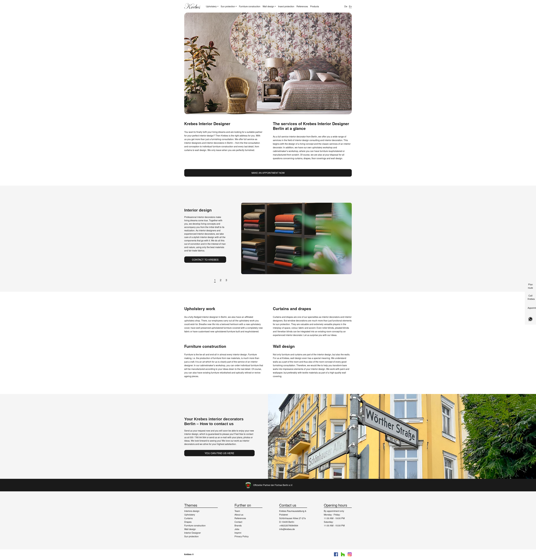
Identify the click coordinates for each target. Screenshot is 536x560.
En (350, 6)
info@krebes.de (287, 529)
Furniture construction (249, 6)
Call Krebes (531, 297)
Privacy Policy (241, 536)
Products (314, 6)
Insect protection (286, 6)
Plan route (530, 286)
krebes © (189, 554)
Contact (238, 521)
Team (237, 511)
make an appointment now (268, 172)
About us (238, 514)
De (345, 6)
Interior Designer (192, 532)
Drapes (188, 521)
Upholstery (211, 6)
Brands (238, 525)
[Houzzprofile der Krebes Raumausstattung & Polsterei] (343, 554)
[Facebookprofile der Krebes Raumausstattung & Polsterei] (336, 554)
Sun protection (228, 6)
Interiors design (191, 511)
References (302, 6)
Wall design (268, 6)
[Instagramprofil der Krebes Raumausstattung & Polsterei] (350, 554)
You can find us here (219, 453)
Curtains (188, 518)
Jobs (236, 529)
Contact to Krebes (205, 259)
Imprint (237, 532)
